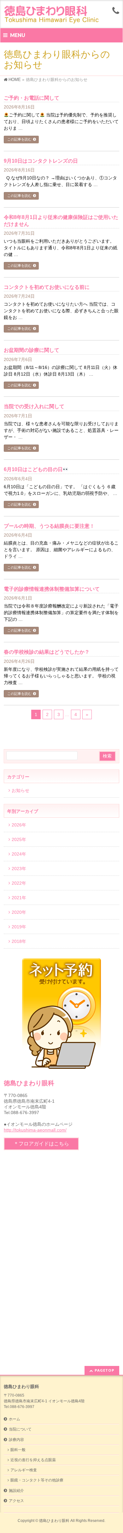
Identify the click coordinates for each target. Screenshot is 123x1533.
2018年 (19, 941)
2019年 (19, 926)
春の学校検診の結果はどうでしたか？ (47, 652)
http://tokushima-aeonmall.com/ (35, 1129)
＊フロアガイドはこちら (41, 1143)
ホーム (14, 1419)
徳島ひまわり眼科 (54, 1520)
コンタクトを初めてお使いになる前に (47, 287)
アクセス (16, 1501)
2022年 (19, 883)
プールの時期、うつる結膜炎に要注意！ (49, 526)
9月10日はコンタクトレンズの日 (41, 161)
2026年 (19, 824)
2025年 (19, 839)
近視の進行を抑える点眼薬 (33, 1460)
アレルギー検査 (23, 1470)
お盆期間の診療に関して (31, 350)
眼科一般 (18, 1450)
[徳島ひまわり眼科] (54, 17)
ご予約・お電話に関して (31, 98)
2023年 (19, 868)
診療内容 (16, 1439)
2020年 (19, 912)
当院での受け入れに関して (34, 406)
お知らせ (20, 790)
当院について (20, 1429)
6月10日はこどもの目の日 (33, 469)
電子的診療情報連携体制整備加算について (52, 589)
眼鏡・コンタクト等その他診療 (36, 1480)
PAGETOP (104, 1370)
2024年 (19, 854)
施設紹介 (16, 1490)
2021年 (19, 897)
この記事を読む (19, 139)
